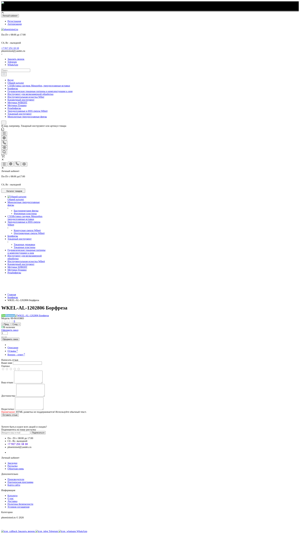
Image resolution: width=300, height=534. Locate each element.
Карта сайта (14, 485)
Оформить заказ (9, 330)
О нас (11, 498)
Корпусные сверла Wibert (27, 230)
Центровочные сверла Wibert (29, 233)
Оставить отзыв (10, 415)
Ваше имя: (6, 363)
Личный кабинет (10, 16)
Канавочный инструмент (21, 99)
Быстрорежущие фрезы (26, 210)
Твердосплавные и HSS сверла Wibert (28, 111)
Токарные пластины (24, 247)
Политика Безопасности (20, 504)
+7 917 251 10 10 (10, 48)
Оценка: (5, 366)
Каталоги (13, 495)
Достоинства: (8, 395)
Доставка (12, 501)
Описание (13, 347)
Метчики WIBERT (17, 102)
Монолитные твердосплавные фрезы (27, 116)
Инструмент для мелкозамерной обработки (30, 94)
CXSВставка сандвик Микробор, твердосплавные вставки (39, 85)
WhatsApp (13, 64)
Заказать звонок (16, 59)
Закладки (12, 463)
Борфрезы (13, 88)
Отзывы (13, 351)
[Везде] (4, 74)
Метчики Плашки (17, 105)
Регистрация (14, 21)
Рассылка (13, 466)
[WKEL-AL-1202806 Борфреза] (32, 315)
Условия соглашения (18, 507)
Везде (11, 80)
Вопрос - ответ (16, 354)
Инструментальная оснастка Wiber (26, 97)
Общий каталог (16, 83)
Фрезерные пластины (25, 213)
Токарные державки (24, 244)
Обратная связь (16, 468)
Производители (16, 479)
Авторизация (15, 24)
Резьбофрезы (14, 108)
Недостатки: (7, 409)
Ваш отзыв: (7, 382)
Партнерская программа (20, 482)
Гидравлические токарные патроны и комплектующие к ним (40, 91)
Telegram (12, 62)
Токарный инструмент (20, 113)
